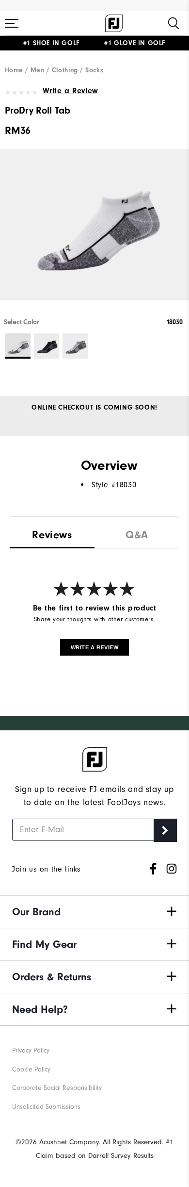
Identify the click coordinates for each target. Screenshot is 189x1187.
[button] (11, 23)
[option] (94, 233)
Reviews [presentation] (52, 534)
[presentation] (136, 532)
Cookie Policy (31, 1069)
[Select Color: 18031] (47, 346)
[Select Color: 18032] (75, 346)
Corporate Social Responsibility (57, 1088)
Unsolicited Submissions (46, 1107)
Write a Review (70, 91)
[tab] (52, 532)
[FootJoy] (113, 23)
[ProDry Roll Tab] (94, 233)
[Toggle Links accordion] (94, 912)
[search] (173, 23)
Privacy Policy (30, 1051)
